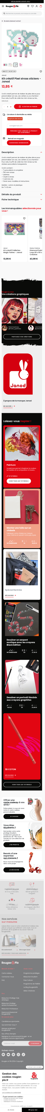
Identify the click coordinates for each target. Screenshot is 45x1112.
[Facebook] (3, 1054)
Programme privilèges (32, 973)
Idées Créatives (29, 991)
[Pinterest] (13, 1054)
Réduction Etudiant (30, 977)
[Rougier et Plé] (10, 963)
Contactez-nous (8, 977)
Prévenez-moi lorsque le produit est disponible (23, 131)
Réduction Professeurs (10, 1009)
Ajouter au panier (29, 106)
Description (8, 152)
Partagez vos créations (22, 337)
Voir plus (5, 101)
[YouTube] (8, 1054)
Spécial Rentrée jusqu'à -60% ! (21, 1)
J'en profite (14, 845)
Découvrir (9, 595)
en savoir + (8, 406)
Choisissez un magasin (18, 143)
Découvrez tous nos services (14, 953)
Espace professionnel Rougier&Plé (9, 1013)
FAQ (3, 980)
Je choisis (14, 816)
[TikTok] (23, 1054)
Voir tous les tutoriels (19, 481)
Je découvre (14, 870)
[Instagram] (18, 1054)
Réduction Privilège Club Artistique (10, 999)
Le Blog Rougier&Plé (31, 987)
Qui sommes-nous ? (9, 1025)
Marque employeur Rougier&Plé (9, 1029)
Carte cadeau (7, 973)
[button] (28, 7)
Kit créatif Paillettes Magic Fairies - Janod (12, 251)
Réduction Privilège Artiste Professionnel (9, 1004)
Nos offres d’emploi (9, 1034)
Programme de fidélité (32, 984)
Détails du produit (11, 194)
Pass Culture (28, 980)
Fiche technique (10, 199)
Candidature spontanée (10, 1021)
